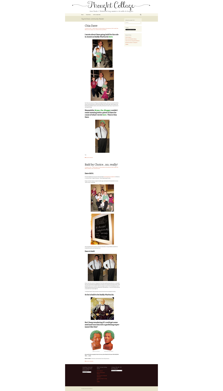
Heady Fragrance (128, 37)
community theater (98, 29)
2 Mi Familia (95, 28)
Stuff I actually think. (97, 14)
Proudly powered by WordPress (86, 388)
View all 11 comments (89, 361)
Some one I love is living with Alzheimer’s (132, 40)
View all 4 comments (89, 157)
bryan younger (90, 29)
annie (87, 29)
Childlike (126, 44)
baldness (89, 168)
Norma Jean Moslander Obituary (131, 38)
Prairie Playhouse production (109, 176)
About (82, 14)
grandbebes (104, 29)
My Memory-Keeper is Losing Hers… (131, 42)
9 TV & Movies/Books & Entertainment (104, 28)
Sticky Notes (88, 14)
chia (94, 29)
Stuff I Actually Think (114, 28)
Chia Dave (91, 25)
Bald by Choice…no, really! (101, 164)
